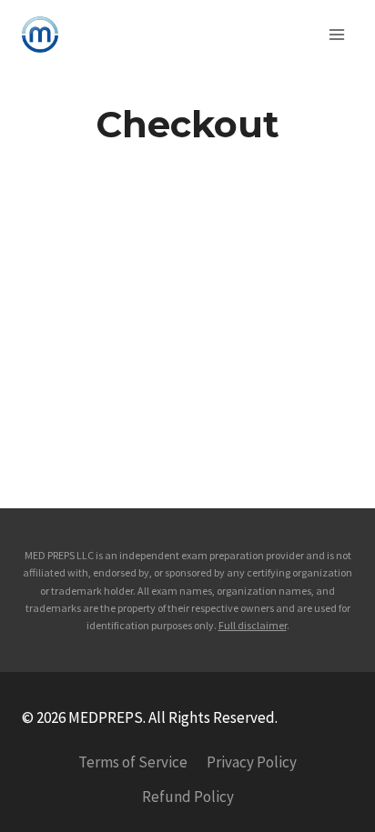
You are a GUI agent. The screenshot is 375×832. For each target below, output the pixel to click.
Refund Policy (188, 797)
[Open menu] (336, 34)
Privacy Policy (252, 762)
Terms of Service (133, 762)
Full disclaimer (252, 625)
